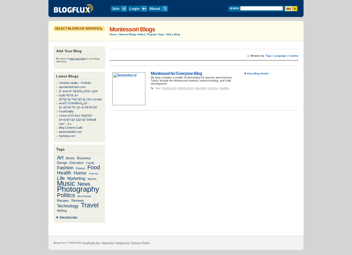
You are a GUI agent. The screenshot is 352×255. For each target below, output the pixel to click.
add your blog (77, 58)
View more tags (68, 217)
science (213, 88)
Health (64, 172)
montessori (169, 88)
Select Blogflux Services (78, 28)
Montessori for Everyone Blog (176, 73)
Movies (92, 178)
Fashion (65, 167)
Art (60, 157)
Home (113, 34)
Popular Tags (155, 34)
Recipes (63, 201)
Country (293, 55)
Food (93, 167)
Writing (62, 211)
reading (224, 88)
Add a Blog (173, 34)
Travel (90, 205)
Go (291, 8)
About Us (107, 242)
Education (77, 162)
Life (61, 178)
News (84, 184)
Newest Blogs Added (132, 34)
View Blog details (258, 73)
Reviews (77, 201)
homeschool (185, 88)
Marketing (76, 178)
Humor (80, 173)
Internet (93, 173)
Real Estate (84, 196)
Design (62, 163)
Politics (66, 195)
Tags (269, 55)
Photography (78, 189)
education (201, 88)
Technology (68, 206)
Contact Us (122, 242)
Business (84, 158)
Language (280, 55)
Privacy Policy (141, 242)
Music (66, 183)
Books (70, 158)
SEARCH (234, 8)
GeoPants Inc (91, 242)
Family (90, 162)
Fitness (80, 168)
